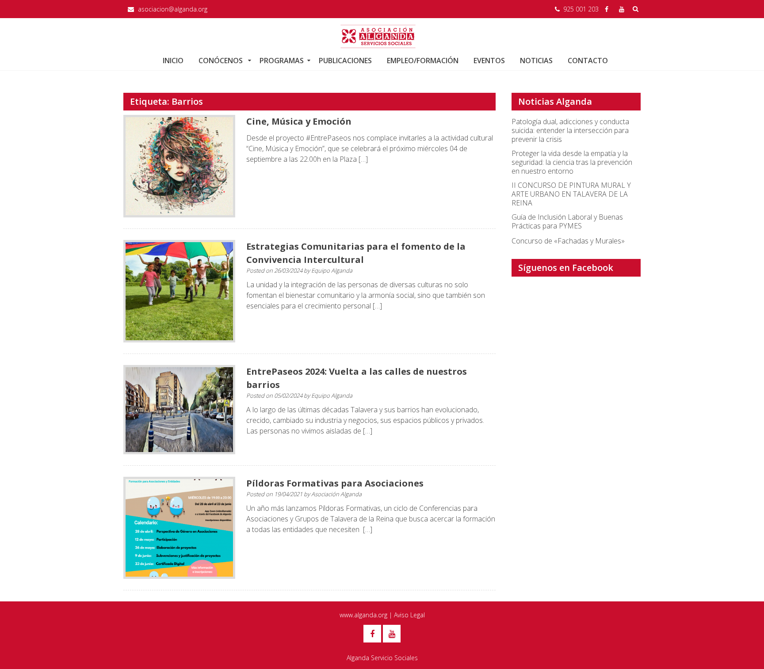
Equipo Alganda (331, 270)
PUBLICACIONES (345, 60)
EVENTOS (489, 60)
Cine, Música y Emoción (298, 121)
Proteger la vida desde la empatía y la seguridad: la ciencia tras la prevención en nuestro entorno (572, 162)
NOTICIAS (536, 60)
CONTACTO (588, 60)
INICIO (173, 60)
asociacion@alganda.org (172, 9)
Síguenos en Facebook (565, 268)
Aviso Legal (409, 615)
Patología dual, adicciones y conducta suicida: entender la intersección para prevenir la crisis (570, 130)
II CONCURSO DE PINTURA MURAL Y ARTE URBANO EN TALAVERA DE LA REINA (571, 194)
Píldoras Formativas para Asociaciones (335, 483)
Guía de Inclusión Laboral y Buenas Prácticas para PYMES (567, 221)
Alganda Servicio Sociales (382, 658)
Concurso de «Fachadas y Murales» (568, 240)
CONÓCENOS (221, 60)
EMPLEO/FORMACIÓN (422, 60)
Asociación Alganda (336, 494)
